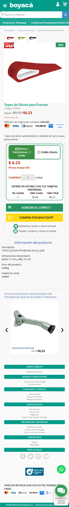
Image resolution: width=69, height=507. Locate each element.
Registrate (34, 414)
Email (34, 442)
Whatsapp (34, 444)
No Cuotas (18, 193)
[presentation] (6, 329)
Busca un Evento (34, 396)
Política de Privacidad (34, 429)
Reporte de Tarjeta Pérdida (34, 417)
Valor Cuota (36, 193)
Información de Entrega (34, 381)
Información (34, 394)
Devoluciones (34, 384)
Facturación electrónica (34, 432)
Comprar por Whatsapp (14, 22)
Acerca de (34, 412)
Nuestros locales (34, 427)
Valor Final (52, 193)
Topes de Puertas (26, 30)
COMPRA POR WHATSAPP (36, 217)
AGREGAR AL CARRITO (36, 207)
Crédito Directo (49, 152)
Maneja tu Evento (34, 399)
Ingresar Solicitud (34, 371)
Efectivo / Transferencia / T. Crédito (21, 152)
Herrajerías (9, 30)
